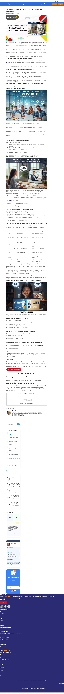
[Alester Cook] (9, 414)
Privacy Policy (61, 683)
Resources (34, 4)
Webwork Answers (3, 649)
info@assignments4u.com (58, 1)
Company (40, 4)
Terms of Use (32, 684)
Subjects (1, 620)
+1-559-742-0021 (48, 1)
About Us (2, 611)
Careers (1, 618)
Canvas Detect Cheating (4, 637)
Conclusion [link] (11, 462)
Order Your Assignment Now (13, 587)
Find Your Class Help (14, 369)
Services (17, 4)
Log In (60, 4)
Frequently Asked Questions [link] (13, 465)
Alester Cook (9, 13)
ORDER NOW (4, 602)
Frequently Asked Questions (5, 627)
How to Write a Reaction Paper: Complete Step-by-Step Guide (15, 490)
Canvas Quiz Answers (4, 635)
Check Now (22, 415)
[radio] (23, 400)
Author (8, 408)
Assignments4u (11, 275)
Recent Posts (12, 408)
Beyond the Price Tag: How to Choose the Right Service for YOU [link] (14, 454)
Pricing (22, 4)
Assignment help (8, 596)
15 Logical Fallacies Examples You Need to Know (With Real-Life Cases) (15, 478)
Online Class (18, 13)
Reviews (30, 4)
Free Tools (2, 625)
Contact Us (2, 613)
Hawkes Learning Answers (5, 646)
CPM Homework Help (4, 639)
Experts (26, 4)
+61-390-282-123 (6, 659)
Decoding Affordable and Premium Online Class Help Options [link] (13, 443)
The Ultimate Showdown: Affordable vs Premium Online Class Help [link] (14, 449)
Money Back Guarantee (32, 686)
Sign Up (54, 4)
